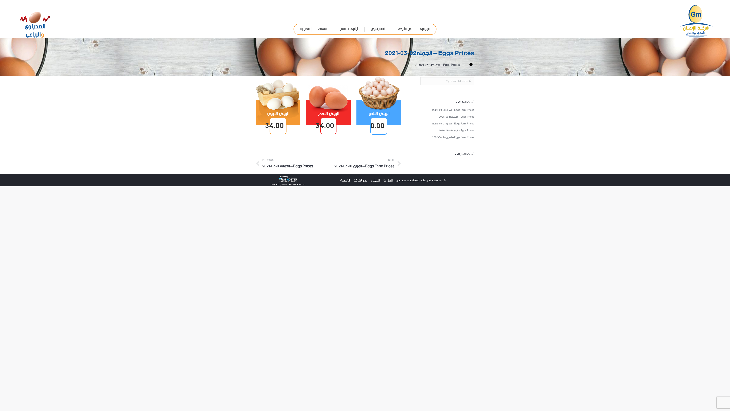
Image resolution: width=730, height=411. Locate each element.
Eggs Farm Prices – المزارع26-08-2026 (453, 137)
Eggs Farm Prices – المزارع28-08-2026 (453, 110)
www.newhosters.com (293, 184)
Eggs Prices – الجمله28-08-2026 (456, 117)
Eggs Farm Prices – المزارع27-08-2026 (453, 123)
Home (468, 65)
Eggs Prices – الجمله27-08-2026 (456, 130)
